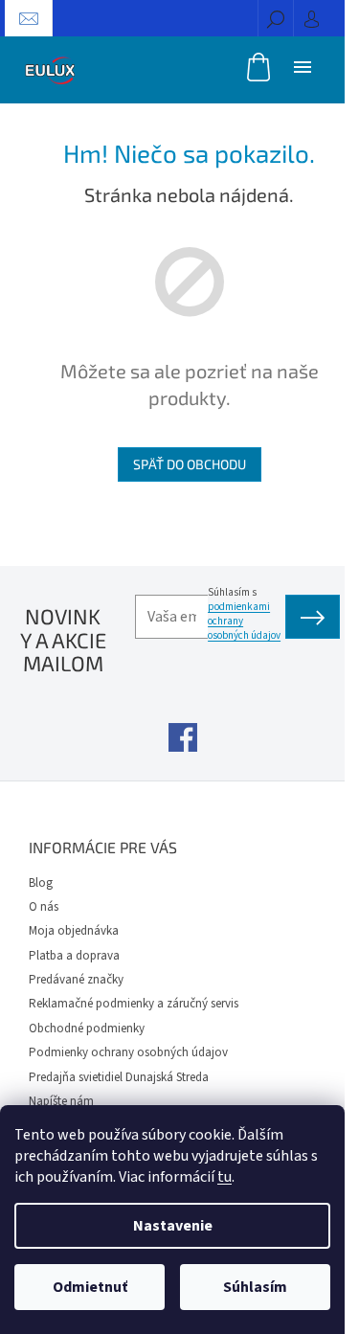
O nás (43, 907)
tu (224, 1176)
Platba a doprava (74, 955)
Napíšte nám (61, 1101)
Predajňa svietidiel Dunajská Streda (119, 1077)
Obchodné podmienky (87, 1028)
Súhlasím (255, 1287)
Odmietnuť (90, 1287)
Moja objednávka (74, 930)
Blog (41, 883)
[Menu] (302, 66)
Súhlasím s (244, 614)
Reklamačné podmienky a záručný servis (133, 1003)
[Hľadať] (276, 18)
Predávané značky (76, 979)
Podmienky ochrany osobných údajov (128, 1052)
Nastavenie (173, 1225)
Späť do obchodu (189, 464)
